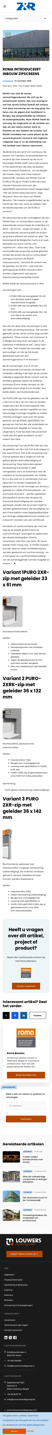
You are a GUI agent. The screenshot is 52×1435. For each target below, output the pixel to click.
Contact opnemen (13, 1330)
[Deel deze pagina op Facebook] (14, 1015)
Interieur (8, 1290)
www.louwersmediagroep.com (22, 1410)
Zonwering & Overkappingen (18, 1305)
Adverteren (9, 1320)
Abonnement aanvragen (16, 1325)
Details (30, 1431)
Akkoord (14, 1431)
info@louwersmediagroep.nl (20, 1366)
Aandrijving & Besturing (15, 1285)
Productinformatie (13, 1280)
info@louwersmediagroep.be (21, 1399)
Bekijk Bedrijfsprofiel (26, 1075)
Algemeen (9, 1274)
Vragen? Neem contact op (23, 1254)
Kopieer (38, 1015)
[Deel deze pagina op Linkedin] (23, 1015)
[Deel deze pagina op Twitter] (6, 1015)
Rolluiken (8, 1300)
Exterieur (8, 81)
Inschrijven (26, 1119)
